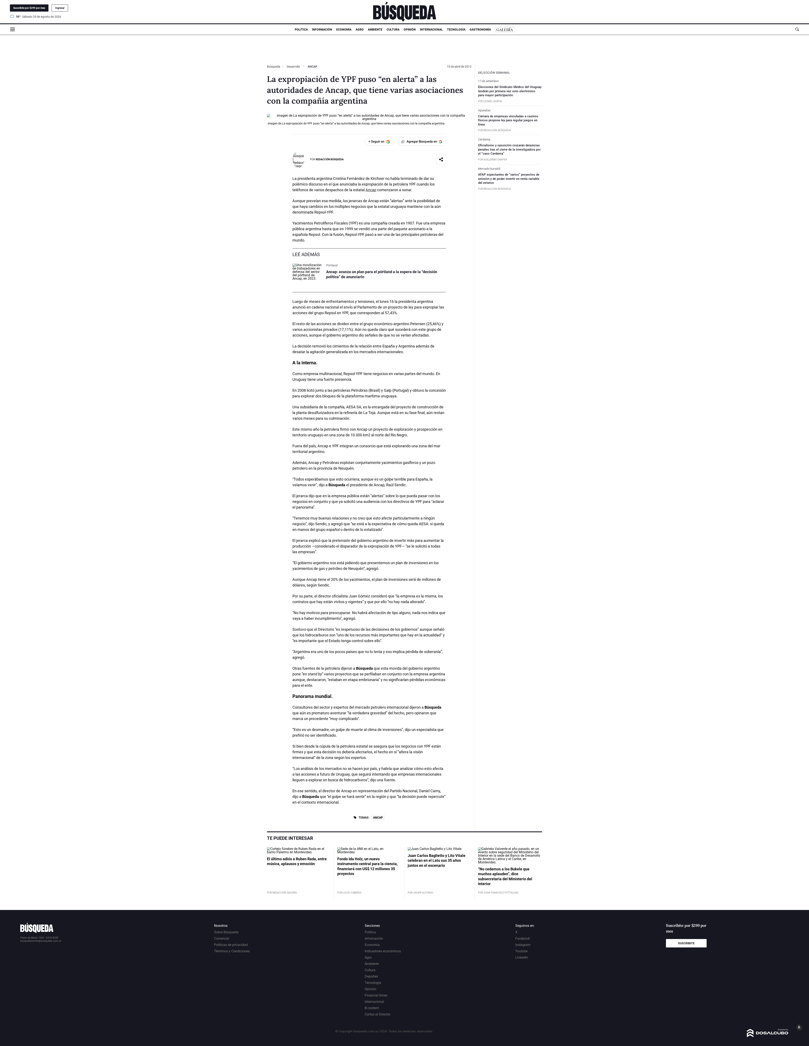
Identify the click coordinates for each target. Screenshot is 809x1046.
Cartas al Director (377, 1014)
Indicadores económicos (383, 951)
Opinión (410, 29)
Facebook (522, 938)
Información (322, 29)
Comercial (221, 938)
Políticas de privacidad (231, 945)
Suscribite (686, 943)
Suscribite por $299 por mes (29, 8)
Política (301, 29)
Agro (360, 29)
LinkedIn (521, 957)
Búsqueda (274, 66)
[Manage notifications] (799, 1027)
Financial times (376, 995)
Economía (343, 29)
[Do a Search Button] (797, 29)
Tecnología (456, 29)
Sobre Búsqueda (226, 932)
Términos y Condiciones (232, 951)
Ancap (371, 190)
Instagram (522, 945)
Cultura (393, 29)
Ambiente (375, 29)
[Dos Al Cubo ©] (767, 1036)
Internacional (431, 29)
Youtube (521, 951)
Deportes (371, 976)
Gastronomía (480, 29)
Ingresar (59, 8)
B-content (372, 1008)
